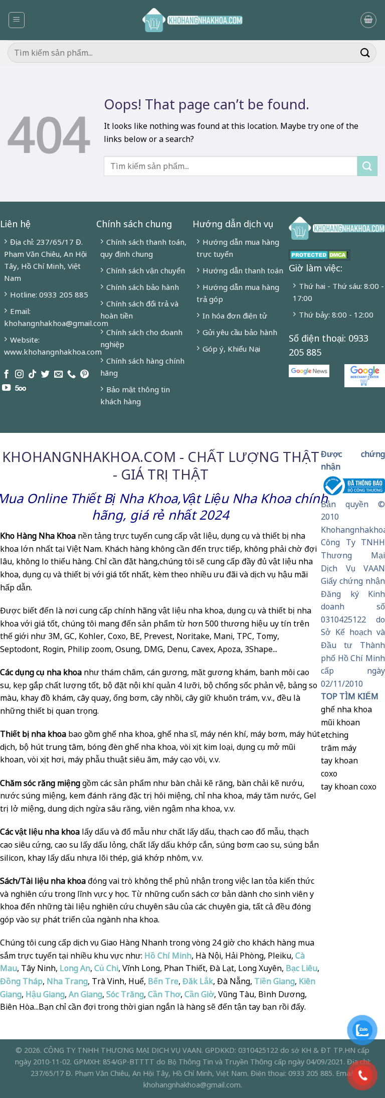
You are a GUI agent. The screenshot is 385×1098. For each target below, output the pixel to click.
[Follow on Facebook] (6, 375)
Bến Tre (163, 981)
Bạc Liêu (301, 968)
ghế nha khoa (346, 709)
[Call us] (71, 375)
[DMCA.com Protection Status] (319, 253)
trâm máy (338, 747)
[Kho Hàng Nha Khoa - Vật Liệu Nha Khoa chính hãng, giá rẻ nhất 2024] (192, 20)
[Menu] (17, 20)
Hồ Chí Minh (166, 955)
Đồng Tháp (21, 981)
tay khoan (339, 760)
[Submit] (365, 52)
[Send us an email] (58, 375)
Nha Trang (67, 981)
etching (334, 734)
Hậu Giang (45, 994)
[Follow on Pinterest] (84, 375)
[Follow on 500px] (20, 388)
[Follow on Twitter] (45, 375)
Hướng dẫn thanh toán (243, 270)
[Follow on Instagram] (19, 375)
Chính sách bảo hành (142, 287)
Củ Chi (106, 968)
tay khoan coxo (348, 786)
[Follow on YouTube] (6, 388)
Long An (75, 968)
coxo (329, 773)
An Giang (85, 994)
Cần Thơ (164, 994)
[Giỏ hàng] (368, 20)
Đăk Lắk (197, 981)
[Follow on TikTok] (32, 375)
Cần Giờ (199, 994)
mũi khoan (340, 722)
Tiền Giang (274, 981)
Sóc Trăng (125, 994)
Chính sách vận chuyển (145, 270)
